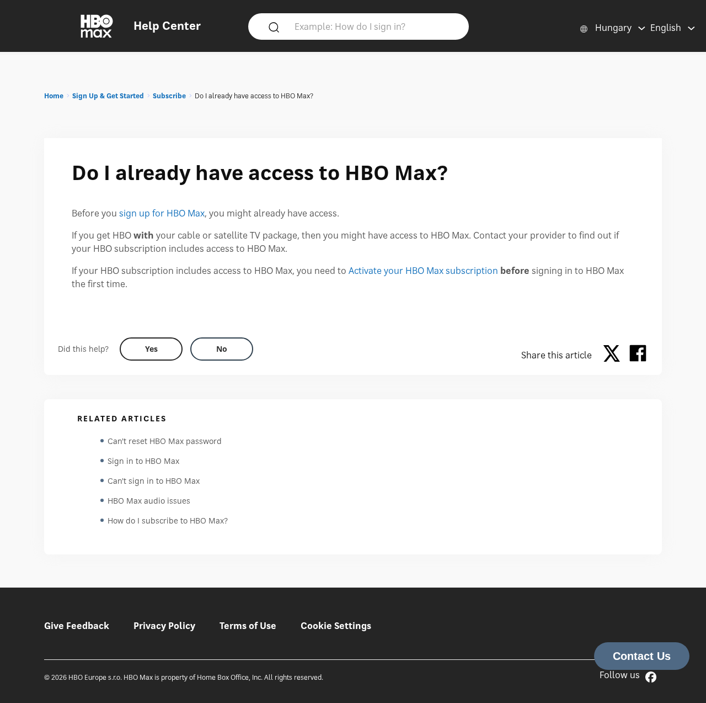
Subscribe (169, 96)
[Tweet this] (614, 355)
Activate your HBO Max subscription (423, 271)
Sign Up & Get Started (108, 96)
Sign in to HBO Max (143, 461)
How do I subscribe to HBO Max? (168, 520)
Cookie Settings (336, 626)
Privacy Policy (164, 626)
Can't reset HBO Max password (165, 441)
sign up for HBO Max (162, 213)
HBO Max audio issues (149, 500)
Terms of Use (248, 626)
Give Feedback (76, 626)
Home (53, 96)
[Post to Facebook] (638, 355)
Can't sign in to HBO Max (154, 480)
